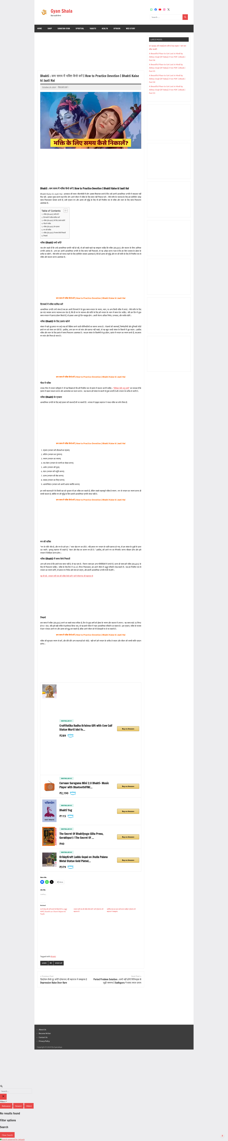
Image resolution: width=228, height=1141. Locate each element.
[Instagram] (164, 9)
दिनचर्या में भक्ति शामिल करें (51, 217)
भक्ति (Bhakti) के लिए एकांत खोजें (54, 220)
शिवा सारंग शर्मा (62, 87)
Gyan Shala (61, 11)
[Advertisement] (90, 53)
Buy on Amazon (128, 729)
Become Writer (45, 1033)
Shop (50, 28)
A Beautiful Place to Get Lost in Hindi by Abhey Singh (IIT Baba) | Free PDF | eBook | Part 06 (167, 56)
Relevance (6, 1106)
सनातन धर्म (58, 963)
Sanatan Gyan (64, 28)
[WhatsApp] (151, 9)
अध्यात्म (44, 963)
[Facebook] (155, 9)
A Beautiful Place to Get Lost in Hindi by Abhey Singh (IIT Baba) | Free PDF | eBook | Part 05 (167, 67)
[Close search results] (3, 1097)
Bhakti (53, 956)
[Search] (185, 17)
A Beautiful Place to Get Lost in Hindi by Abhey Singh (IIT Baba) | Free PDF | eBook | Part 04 (167, 78)
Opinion (117, 28)
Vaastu (93, 28)
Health (105, 28)
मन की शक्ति (47, 229)
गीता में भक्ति (47, 223)
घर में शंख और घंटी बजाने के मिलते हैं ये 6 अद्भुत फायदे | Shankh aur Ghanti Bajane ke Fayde (53, 911)
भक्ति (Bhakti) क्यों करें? (51, 214)
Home (39, 28)
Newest (18, 1106)
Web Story (130, 28)
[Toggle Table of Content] (64, 211)
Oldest (29, 1106)
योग (51, 963)
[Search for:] (166, 17)
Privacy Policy (44, 1041)
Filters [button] (6, 1101)
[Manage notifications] (222, 1136)
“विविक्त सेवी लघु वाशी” (121, 388)
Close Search (7, 1135)
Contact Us (43, 1037)
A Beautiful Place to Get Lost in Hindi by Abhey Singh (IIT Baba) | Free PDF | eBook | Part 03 (167, 89)
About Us (42, 1029)
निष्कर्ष (45, 236)
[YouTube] (160, 9)
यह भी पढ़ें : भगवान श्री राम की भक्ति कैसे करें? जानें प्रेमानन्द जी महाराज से (66, 576)
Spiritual (80, 28)
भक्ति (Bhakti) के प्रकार (51, 226)
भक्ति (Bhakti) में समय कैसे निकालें (54, 232)
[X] (168, 9)
